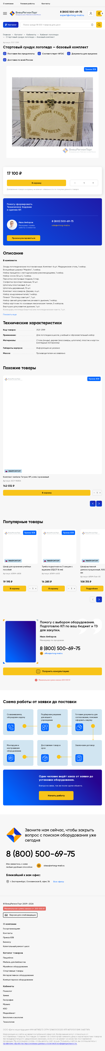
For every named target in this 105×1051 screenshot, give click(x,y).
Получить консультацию (55, 671)
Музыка (6, 1004)
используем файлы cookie (19, 1034)
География (8, 1000)
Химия (6, 995)
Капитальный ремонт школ (16, 946)
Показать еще (10, 314)
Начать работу (56, 795)
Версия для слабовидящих (23, 915)
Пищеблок (8, 957)
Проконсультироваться (23, 238)
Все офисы (58, 881)
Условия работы (27, 3)
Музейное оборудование (15, 966)
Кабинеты (8, 986)
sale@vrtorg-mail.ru (61, 225)
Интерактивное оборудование (18, 975)
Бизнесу (7, 942)
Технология (8, 1022)
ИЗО (5, 1008)
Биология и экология (13, 1017)
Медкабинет (9, 1013)
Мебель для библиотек (14, 962)
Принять (13, 1045)
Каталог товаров (13, 953)
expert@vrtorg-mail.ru (72, 15)
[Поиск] (99, 25)
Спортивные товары (13, 971)
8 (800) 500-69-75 (71, 11)
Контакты (46, 3)
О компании (8, 3)
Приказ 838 (8, 937)
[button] (92, 24)
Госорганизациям (11, 928)
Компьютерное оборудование (18, 979)
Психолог (7, 991)
